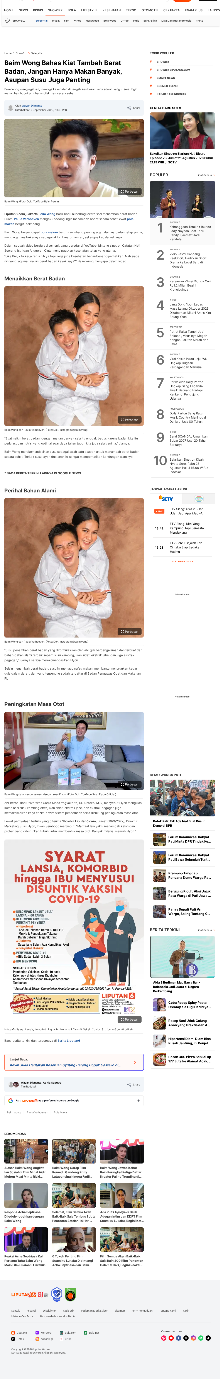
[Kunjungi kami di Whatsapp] (200, 1338)
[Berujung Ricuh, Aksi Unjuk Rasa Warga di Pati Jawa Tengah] (159, 893)
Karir (186, 1311)
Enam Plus (194, 10)
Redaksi (31, 1311)
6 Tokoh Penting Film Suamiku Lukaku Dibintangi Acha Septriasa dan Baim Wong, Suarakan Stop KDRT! (73, 1260)
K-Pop (77, 20)
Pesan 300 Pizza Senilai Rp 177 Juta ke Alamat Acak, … (189, 1059)
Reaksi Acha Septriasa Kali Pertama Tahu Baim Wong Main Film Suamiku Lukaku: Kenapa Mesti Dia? (24, 1260)
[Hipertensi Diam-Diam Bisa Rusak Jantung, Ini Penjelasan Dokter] (159, 1041)
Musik (56, 20)
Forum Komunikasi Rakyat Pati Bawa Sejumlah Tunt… (189, 857)
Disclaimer (49, 1311)
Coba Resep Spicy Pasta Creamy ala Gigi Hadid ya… (189, 1005)
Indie (136, 20)
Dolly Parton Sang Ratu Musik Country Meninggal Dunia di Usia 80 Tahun (188, 417)
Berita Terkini (165, 930)
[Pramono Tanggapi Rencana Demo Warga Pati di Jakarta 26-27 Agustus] (159, 875)
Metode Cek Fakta (22, 1316)
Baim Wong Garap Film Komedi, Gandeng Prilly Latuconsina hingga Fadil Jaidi (71, 1172)
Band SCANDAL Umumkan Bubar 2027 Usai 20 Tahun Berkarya (189, 440)
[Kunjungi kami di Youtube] (171, 1338)
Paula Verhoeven (26, 219)
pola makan (49, 232)
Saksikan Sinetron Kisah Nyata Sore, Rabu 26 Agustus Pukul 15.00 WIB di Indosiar (189, 466)
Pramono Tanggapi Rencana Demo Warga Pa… (189, 875)
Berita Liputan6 (68, 1040)
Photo (199, 20)
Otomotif (150, 10)
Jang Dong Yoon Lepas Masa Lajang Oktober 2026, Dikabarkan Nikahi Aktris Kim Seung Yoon (190, 310)
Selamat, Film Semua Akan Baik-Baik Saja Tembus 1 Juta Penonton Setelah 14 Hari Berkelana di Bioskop (73, 1216)
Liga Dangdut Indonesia (176, 20)
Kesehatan (112, 10)
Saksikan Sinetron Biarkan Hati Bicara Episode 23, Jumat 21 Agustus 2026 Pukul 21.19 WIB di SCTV (181, 158)
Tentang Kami (167, 1311)
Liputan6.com (41, 1349)
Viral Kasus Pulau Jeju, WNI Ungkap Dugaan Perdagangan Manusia (189, 363)
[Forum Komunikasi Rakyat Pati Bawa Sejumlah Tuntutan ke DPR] (159, 857)
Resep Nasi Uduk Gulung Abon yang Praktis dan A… (189, 1023)
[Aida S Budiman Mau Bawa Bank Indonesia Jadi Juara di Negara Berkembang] (182, 957)
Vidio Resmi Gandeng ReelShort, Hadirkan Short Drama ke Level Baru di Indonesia (188, 260)
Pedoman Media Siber (94, 1311)
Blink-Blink (150, 20)
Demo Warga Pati (165, 775)
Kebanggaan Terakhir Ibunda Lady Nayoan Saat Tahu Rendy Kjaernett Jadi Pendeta (190, 233)
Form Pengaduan (142, 1311)
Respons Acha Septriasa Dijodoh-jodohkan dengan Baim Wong (24, 1216)
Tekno (131, 10)
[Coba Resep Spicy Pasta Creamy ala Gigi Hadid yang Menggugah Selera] (159, 1004)
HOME (9, 10)
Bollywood (110, 20)
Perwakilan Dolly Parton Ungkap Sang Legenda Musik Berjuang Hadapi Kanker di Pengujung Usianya (186, 390)
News (23, 10)
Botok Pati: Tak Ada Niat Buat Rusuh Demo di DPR (179, 823)
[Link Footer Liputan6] (30, 1294)
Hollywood (92, 20)
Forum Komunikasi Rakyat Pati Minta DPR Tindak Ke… (189, 839)
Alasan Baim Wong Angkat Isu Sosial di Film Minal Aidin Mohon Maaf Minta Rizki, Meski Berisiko (25, 1172)
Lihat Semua (204, 175)
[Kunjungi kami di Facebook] (178, 1338)
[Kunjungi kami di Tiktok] (208, 1338)
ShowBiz (55, 10)
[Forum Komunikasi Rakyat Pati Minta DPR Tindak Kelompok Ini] (159, 839)
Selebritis (41, 20)
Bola (72, 10)
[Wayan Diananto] (11, 108)
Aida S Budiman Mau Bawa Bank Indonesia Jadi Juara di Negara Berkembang (176, 986)
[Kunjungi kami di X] (186, 1338)
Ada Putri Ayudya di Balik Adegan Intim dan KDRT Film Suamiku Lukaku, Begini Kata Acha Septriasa (121, 1216)
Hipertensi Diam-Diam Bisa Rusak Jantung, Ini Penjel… (189, 1041)
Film (66, 20)
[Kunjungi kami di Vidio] (163, 1338)
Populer (159, 175)
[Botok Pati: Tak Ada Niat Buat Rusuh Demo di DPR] (182, 798)
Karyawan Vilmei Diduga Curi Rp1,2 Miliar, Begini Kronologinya (190, 285)
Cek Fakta (171, 10)
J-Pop (125, 20)
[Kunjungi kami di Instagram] (193, 1338)
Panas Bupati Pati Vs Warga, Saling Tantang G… (189, 911)
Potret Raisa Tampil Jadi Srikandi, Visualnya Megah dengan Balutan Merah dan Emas (189, 338)
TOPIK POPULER (162, 53)
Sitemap (120, 1311)
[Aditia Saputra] (16, 1084)
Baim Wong (47, 214)
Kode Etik (68, 1311)
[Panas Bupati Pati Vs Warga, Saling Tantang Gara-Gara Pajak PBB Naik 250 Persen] (159, 911)
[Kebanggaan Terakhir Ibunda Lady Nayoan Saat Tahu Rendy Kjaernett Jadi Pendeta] (182, 199)
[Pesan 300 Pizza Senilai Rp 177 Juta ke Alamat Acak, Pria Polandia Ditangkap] (159, 1059)
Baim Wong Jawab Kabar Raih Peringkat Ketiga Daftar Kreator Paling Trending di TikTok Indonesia (121, 1172)
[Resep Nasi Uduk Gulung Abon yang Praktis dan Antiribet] (159, 1023)
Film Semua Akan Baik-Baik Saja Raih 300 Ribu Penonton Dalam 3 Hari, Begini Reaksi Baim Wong (121, 1260)
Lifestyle (89, 10)
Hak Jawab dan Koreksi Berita (58, 1316)
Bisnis (38, 10)
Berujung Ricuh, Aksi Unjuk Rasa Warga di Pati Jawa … (189, 893)
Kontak (15, 1311)
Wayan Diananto (32, 105)
